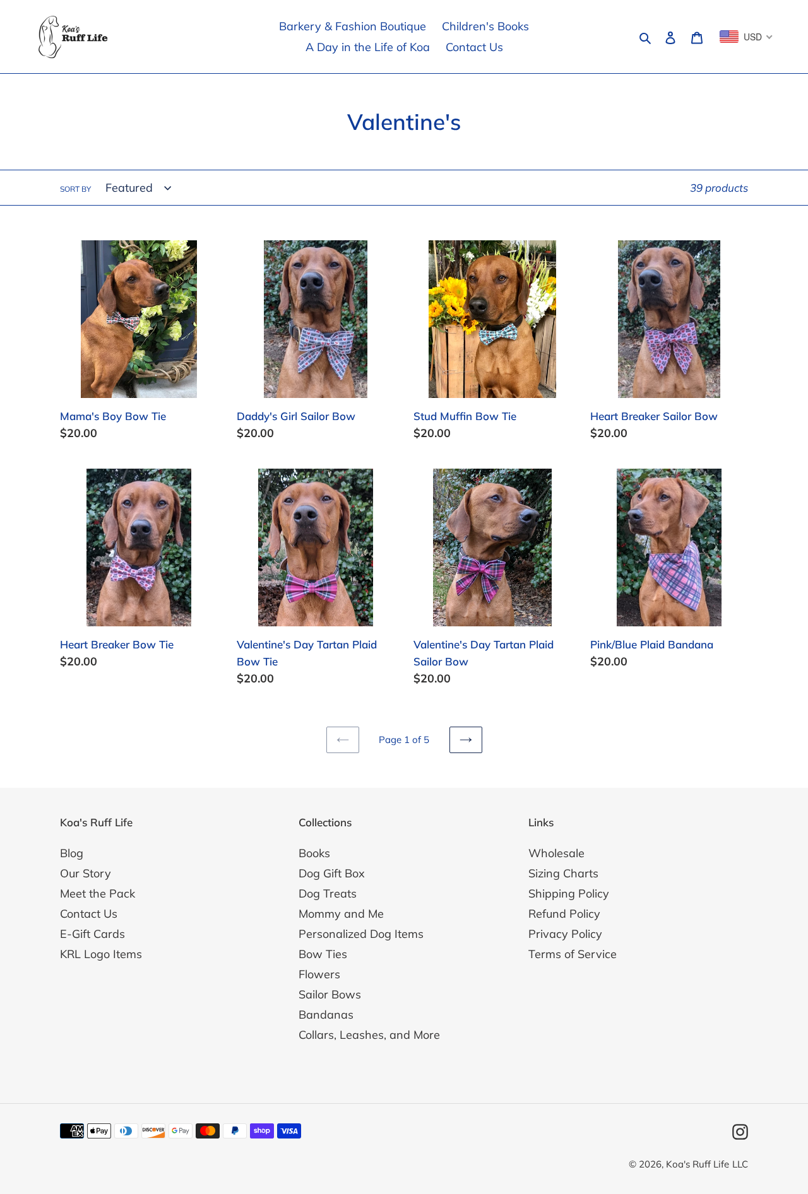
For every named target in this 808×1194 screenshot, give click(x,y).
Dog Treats (328, 893)
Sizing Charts (563, 873)
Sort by (75, 189)
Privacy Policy (565, 934)
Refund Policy (564, 913)
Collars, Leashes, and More (369, 1034)
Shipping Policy (568, 893)
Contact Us (88, 913)
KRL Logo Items (101, 954)
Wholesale (556, 853)
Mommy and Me (341, 913)
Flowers (319, 974)
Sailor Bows (330, 994)
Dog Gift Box (332, 873)
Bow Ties (323, 954)
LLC (740, 1164)
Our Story (85, 873)
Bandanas (326, 1014)
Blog (71, 853)
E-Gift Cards (92, 934)
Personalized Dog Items (361, 934)
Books (314, 853)
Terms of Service (572, 954)
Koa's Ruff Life (697, 1164)
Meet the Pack (97, 893)
